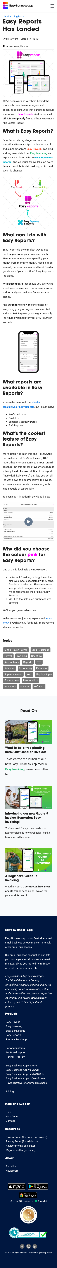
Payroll (8, 656)
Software (39, 686)
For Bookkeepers (16, 1052)
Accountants (11, 662)
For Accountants (15, 1048)
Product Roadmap (16, 1039)
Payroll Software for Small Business (26, 1083)
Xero (29, 674)
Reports (27, 662)
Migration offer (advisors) (20, 1150)
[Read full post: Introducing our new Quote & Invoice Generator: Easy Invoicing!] (28, 808)
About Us (11, 1166)
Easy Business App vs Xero (21, 1065)
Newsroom (12, 1170)
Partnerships (30, 680)
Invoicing (22, 656)
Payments (10, 686)
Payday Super (44, 674)
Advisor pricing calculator (20, 1145)
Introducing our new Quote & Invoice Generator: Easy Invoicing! (26, 818)
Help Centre (12, 1116)
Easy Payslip (13, 1022)
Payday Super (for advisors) (22, 1141)
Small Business (40, 650)
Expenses (41, 668)
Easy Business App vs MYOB (22, 1070)
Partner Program (15, 1056)
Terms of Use (33, 1252)
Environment (11, 680)
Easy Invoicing (14, 1026)
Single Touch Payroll (16, 650)
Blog (8, 1112)
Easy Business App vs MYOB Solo (25, 1074)
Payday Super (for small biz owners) (26, 1137)
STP (39, 662)
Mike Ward (12, 39)
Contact (10, 1120)
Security (24, 686)
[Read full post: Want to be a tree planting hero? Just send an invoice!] (28, 742)
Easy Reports (13, 1035)
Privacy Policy (46, 1252)
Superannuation (13, 674)
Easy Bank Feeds (15, 1030)
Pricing (10, 1091)
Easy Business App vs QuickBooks (25, 1078)
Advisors (9, 668)
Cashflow (36, 656)
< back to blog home (13, 16)
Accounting (25, 668)
